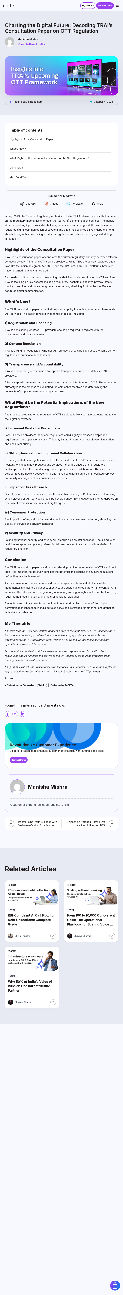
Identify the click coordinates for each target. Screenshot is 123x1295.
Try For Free (88, 5)
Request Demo (105, 5)
